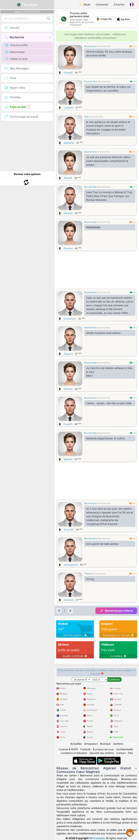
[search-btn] (48, 18)
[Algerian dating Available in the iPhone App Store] (85, 758)
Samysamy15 (71, 564)
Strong (90, 578)
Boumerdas (90, 186)
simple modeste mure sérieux (103, 332)
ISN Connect (96, 838)
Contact (121, 752)
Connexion (102, 4)
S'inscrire (119, 4)
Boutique (105, 743)
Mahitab (68, 388)
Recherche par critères (119, 610)
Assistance (130, 832)
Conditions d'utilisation (74, 752)
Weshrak (29, 4)
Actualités (76, 743)
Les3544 (68, 107)
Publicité (85, 749)
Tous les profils (19, 45)
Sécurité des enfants (101, 752)
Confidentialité (124, 749)
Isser (87, 116)
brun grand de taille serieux (102, 543)
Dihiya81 (68, 72)
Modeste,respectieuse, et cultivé (105, 438)
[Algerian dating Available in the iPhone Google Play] (109, 758)
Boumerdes (104, 46)
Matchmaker (17, 51)
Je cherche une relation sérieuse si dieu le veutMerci (109, 371)
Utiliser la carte (19, 58)
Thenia (88, 573)
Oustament (70, 318)
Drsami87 (69, 529)
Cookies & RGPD (68, 749)
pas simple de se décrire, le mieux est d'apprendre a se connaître (108, 88)
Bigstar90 (69, 142)
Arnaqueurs (91, 743)
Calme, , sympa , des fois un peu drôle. (109, 403)
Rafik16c (68, 213)
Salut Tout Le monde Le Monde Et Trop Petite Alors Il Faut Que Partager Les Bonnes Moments (109, 196)
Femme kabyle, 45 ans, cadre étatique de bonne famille (109, 53)
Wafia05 (68, 459)
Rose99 (68, 178)
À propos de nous (103, 749)
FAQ (130, 752)
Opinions (118, 743)
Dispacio (68, 353)
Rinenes (68, 248)
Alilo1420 (69, 599)
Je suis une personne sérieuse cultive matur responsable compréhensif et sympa (108, 160)
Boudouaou (90, 46)
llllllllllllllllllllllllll (93, 227)
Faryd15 (68, 424)
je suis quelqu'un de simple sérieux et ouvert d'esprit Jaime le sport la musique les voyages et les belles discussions (108, 127)
